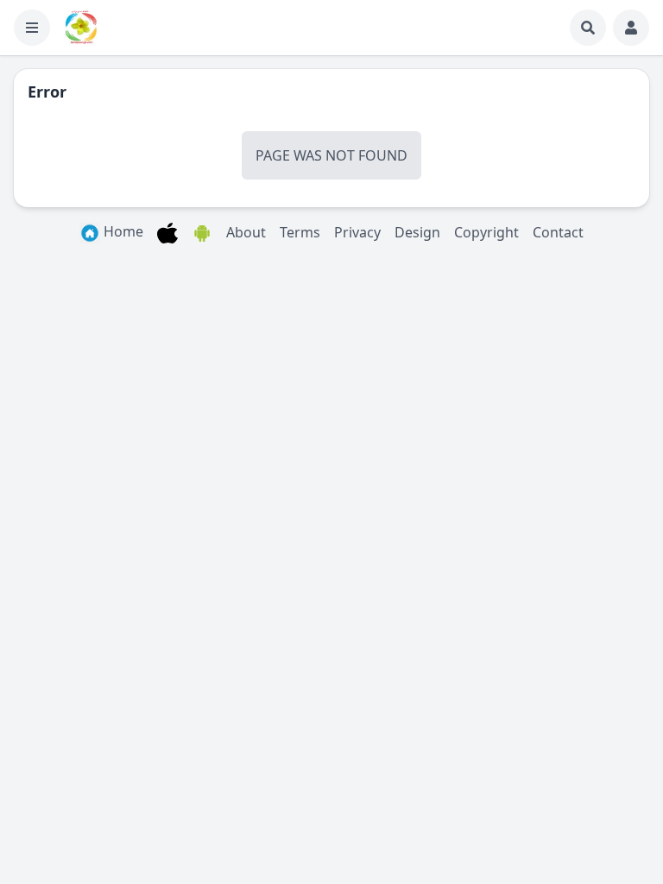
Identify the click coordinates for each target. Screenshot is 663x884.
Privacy (357, 232)
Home (121, 231)
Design (417, 232)
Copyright (486, 232)
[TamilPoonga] (81, 27)
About (246, 232)
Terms (300, 232)
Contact (558, 232)
